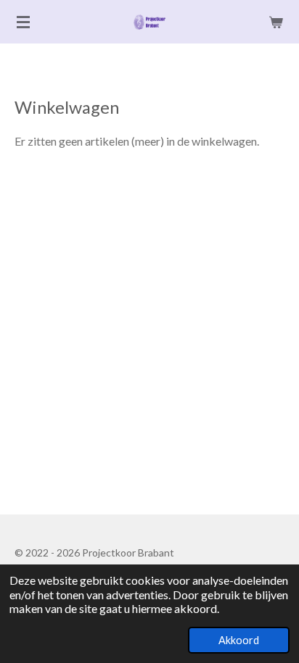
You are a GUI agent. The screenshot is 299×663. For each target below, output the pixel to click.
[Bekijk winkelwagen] (276, 21)
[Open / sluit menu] (23, 21)
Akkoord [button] (238, 640)
